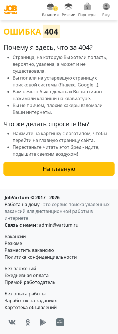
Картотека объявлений (31, 307)
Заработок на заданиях (31, 300)
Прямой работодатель (30, 282)
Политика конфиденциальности (41, 257)
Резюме (13, 243)
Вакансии (15, 236)
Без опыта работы (25, 293)
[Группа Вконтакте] (12, 322)
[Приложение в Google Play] (43, 322)
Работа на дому (22, 204)
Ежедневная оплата (27, 275)
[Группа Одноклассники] (28, 322)
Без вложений (20, 268)
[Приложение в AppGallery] (60, 322)
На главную (59, 169)
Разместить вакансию (29, 250)
